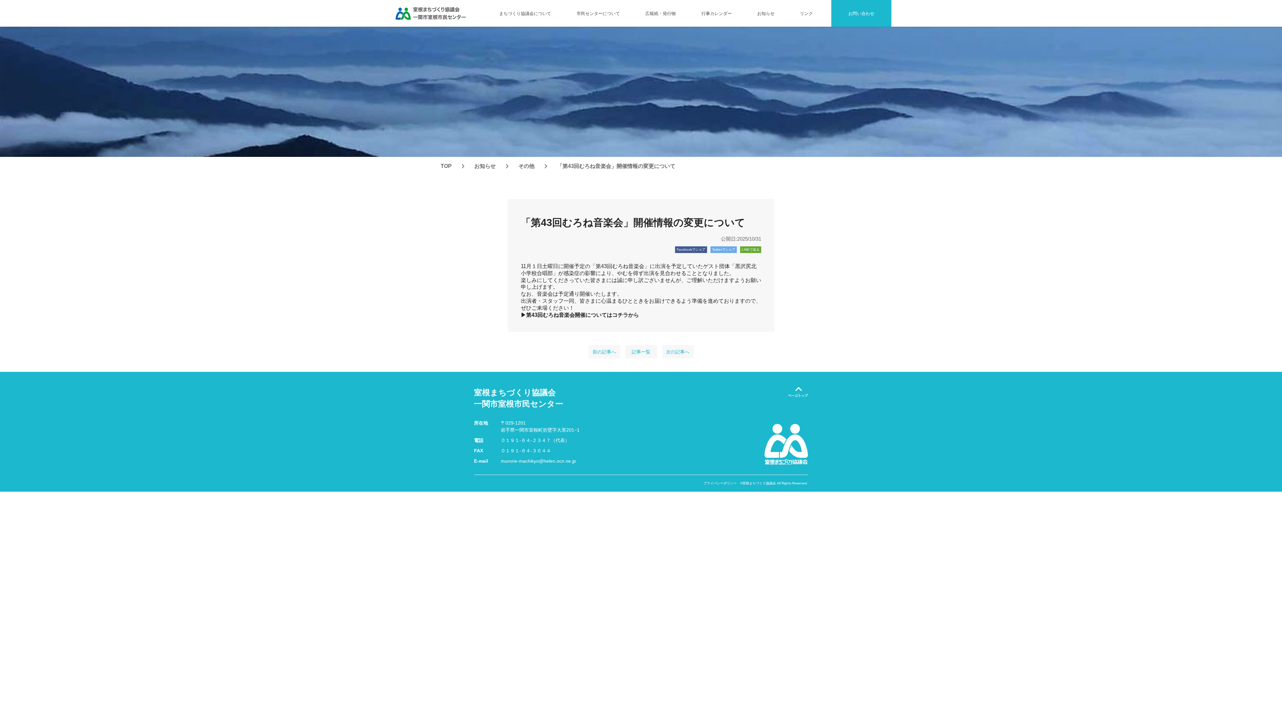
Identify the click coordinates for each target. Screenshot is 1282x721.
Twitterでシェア (723, 249)
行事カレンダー (716, 13)
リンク (806, 13)
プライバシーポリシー (720, 483)
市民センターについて (598, 13)
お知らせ (766, 13)
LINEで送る (751, 249)
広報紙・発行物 (660, 13)
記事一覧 (641, 351)
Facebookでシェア (691, 249)
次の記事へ (677, 351)
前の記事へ (604, 351)
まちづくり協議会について (525, 13)
